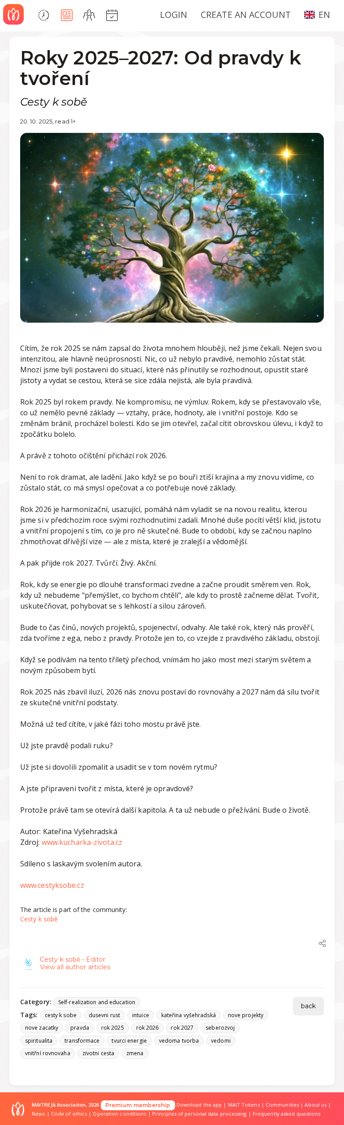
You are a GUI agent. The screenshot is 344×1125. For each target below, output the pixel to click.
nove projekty (245, 1015)
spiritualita (38, 1040)
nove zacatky (41, 1027)
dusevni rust (104, 1015)
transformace (81, 1040)
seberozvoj (220, 1027)
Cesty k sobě (39, 919)
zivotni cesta (98, 1053)
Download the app (199, 1104)
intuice (140, 1015)
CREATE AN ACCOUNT (246, 15)
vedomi (221, 1040)
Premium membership (138, 1105)
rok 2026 (147, 1027)
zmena (135, 1053)
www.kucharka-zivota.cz (82, 842)
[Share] (322, 943)
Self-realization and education (96, 1002)
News (38, 1113)
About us (316, 1104)
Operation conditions (119, 1113)
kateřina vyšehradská (188, 1015)
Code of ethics (69, 1113)
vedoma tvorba (179, 1040)
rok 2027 (182, 1027)
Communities (282, 1104)
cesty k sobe (61, 1015)
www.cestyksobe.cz (52, 885)
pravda (79, 1027)
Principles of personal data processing (199, 1113)
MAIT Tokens (244, 1104)
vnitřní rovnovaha (47, 1053)
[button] (320, 14)
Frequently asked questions (287, 1113)
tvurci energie (129, 1040)
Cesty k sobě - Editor (72, 959)
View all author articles (75, 967)
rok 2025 (112, 1027)
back (308, 1006)
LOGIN (174, 15)
